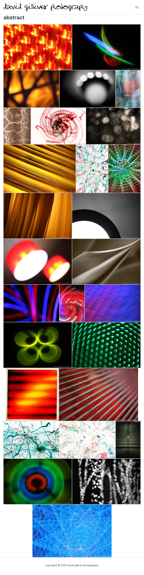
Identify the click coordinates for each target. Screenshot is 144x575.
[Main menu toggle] (136, 7)
